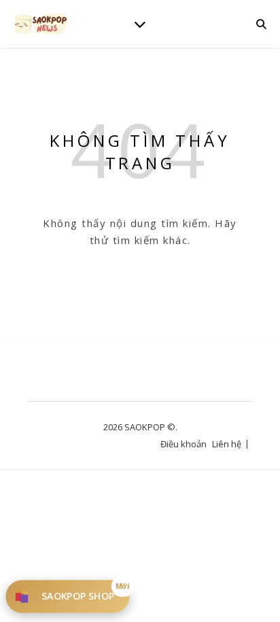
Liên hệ (226, 444)
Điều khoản (183, 444)
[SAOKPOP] (41, 23)
